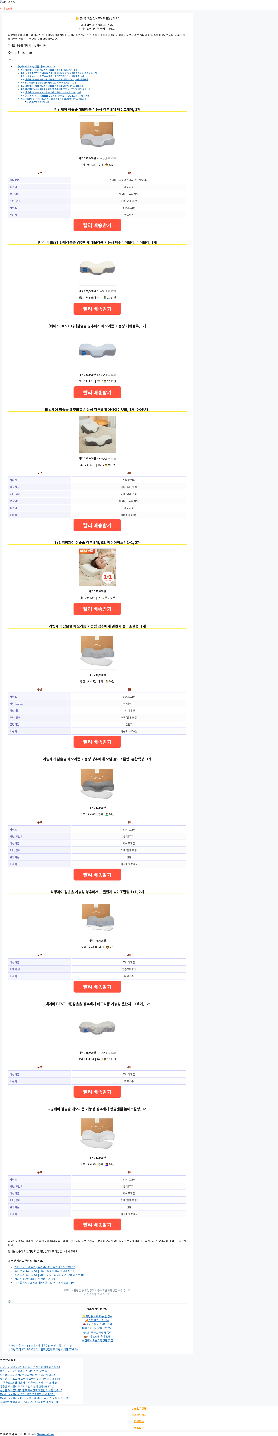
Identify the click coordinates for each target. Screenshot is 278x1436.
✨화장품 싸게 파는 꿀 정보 (97, 1316)
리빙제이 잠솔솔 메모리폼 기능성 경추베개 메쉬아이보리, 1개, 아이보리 (56, 79)
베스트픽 (139, 1428)
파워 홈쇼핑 (6, 8)
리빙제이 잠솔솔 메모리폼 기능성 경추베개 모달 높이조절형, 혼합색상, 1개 (57, 89)
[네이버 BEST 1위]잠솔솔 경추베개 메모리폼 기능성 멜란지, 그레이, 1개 (57, 95)
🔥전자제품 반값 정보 (97, 1320)
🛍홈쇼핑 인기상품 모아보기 (97, 1328)
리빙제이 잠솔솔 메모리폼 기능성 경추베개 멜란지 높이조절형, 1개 (54, 85)
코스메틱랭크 (139, 1415)
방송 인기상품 (139, 1408)
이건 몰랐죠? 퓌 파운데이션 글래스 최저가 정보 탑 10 (29, 1382)
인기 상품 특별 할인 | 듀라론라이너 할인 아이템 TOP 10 (44, 1267)
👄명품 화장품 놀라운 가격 (97, 1324)
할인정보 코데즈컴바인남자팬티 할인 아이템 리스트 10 (29, 1375)
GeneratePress (45, 1434)
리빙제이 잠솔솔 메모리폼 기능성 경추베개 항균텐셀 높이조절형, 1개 (56, 98)
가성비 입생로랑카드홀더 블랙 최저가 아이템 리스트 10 (30, 1367)
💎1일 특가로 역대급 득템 (97, 1332)
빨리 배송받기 (97, 225)
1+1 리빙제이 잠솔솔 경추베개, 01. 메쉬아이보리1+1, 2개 (50, 82)
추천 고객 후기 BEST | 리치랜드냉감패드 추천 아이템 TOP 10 (44, 1349)
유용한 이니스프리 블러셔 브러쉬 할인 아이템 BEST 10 (30, 1379)
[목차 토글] (10, 60)
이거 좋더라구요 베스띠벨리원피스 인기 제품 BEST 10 (44, 1282)
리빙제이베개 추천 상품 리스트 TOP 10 (36, 66)
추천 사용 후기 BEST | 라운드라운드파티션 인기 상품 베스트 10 (49, 1275)
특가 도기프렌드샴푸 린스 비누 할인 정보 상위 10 (26, 1371)
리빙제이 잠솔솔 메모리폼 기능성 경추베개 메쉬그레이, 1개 (51, 69)
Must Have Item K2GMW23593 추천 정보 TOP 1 (27, 1394)
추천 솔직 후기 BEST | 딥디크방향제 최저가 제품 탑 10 (44, 1271)
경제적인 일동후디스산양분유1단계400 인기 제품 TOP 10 (31, 1402)
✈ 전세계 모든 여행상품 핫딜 (97, 1340)
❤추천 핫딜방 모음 (41, 101)
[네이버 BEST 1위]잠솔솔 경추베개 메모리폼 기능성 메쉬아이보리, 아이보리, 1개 (61, 72)
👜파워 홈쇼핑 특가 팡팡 (97, 1336)
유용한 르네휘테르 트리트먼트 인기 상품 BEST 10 (27, 1386)
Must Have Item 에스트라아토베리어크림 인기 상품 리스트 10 (34, 1398)
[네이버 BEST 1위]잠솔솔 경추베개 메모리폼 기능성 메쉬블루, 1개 (54, 76)
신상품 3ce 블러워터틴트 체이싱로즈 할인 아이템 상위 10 (31, 1390)
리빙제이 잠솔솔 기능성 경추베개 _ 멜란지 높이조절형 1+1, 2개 (53, 92)
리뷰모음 (139, 1421)
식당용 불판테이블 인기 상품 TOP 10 (34, 1279)
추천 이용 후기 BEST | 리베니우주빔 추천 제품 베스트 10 (42, 1345)
